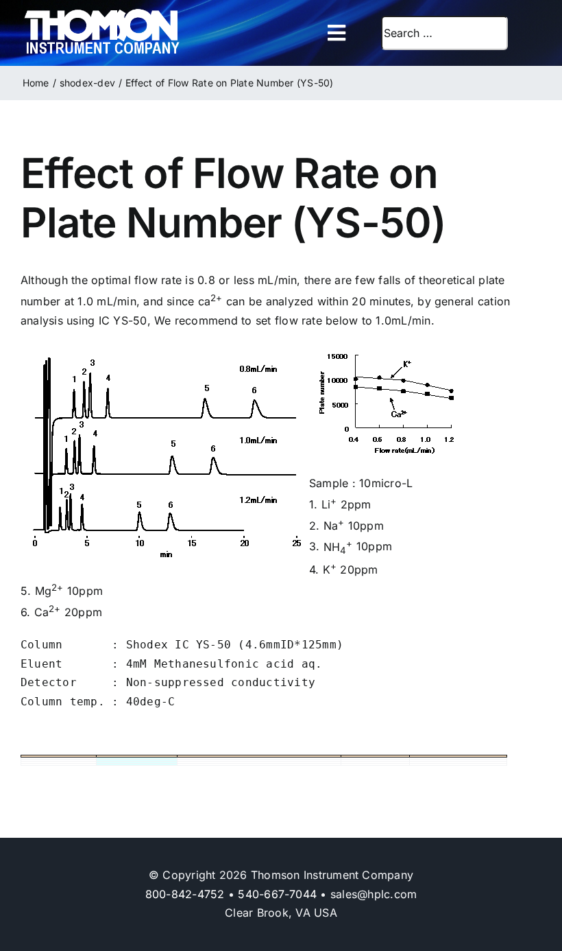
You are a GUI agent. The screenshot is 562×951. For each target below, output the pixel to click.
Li (329, 504)
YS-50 (130, 320)
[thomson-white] (102, 14)
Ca (47, 612)
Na (334, 525)
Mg (49, 591)
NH (338, 547)
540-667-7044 (277, 894)
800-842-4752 (185, 894)
